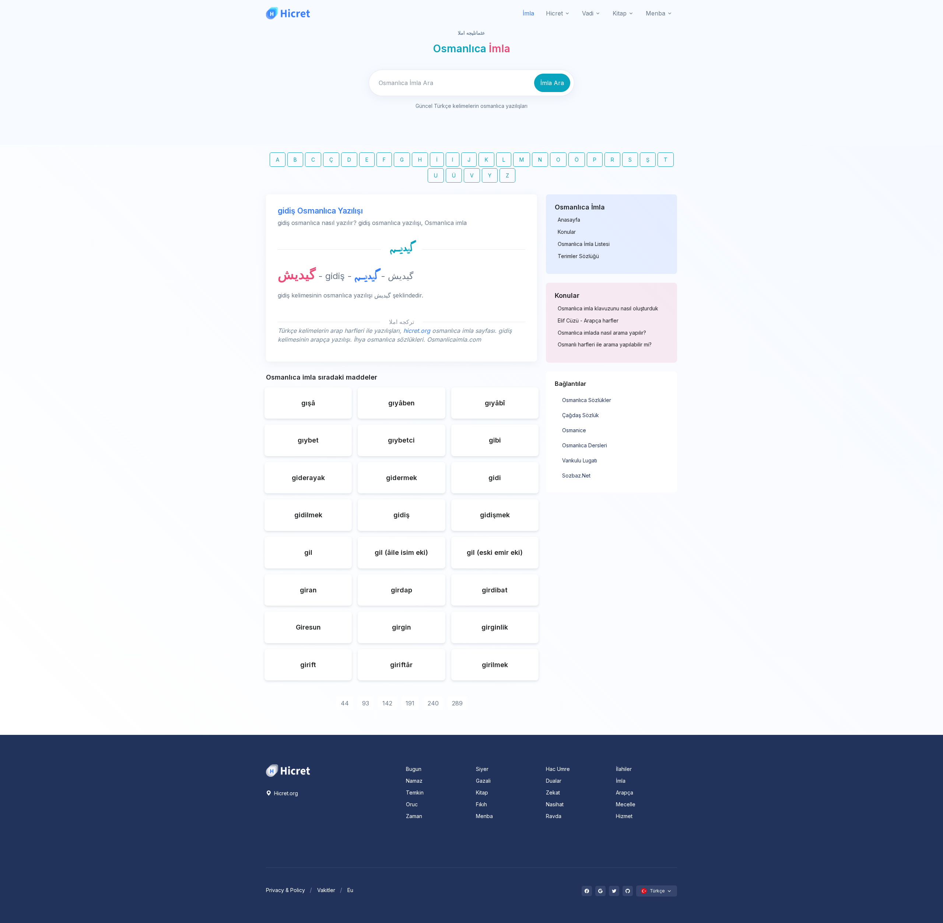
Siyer (482, 769)
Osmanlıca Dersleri (584, 445)
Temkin (415, 792)
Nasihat (555, 804)
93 (365, 703)
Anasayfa (569, 220)
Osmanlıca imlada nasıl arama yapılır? (602, 333)
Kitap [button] (620, 13)
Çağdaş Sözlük (580, 415)
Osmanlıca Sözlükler (586, 400)
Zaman (414, 816)
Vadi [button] (587, 13)
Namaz (414, 781)
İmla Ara (552, 83)
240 (433, 703)
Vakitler (326, 890)
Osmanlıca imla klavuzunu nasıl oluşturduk (608, 308)
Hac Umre (558, 769)
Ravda (553, 816)
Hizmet (624, 816)
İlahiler (624, 769)
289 (457, 703)
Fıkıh (481, 804)
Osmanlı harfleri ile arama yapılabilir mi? (605, 345)
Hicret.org (285, 793)
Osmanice (574, 430)
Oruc (412, 804)
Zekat (553, 792)
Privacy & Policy (285, 890)
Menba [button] (655, 13)
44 (345, 703)
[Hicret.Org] (288, 13)
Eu (350, 890)
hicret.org (416, 330)
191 (410, 703)
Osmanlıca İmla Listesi (584, 244)
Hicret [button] (554, 13)
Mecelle (625, 804)
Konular (567, 232)
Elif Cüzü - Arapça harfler (588, 321)
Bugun (413, 769)
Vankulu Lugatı (579, 460)
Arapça (624, 792)
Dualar (553, 781)
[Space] (288, 770)
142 (387, 703)
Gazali (483, 781)
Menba (484, 816)
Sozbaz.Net (576, 475)
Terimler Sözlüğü (578, 256)
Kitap (482, 792)
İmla (528, 13)
